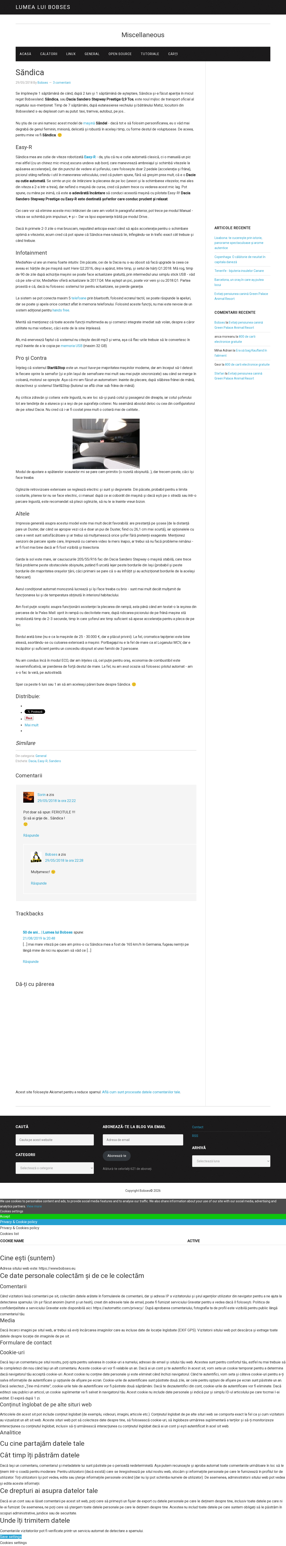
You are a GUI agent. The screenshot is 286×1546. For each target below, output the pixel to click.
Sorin (42, 795)
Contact (197, 1127)
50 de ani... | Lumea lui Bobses (48, 932)
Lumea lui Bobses (43, 7)
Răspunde (31, 835)
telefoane (79, 298)
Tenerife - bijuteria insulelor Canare (239, 271)
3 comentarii (62, 82)
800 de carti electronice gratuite (247, 364)
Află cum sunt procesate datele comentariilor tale (141, 1092)
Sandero (55, 761)
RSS (195, 1136)
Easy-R (43, 761)
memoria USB (71, 346)
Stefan (219, 373)
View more (34, 1206)
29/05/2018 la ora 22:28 (64, 860)
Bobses (51, 854)
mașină (89, 123)
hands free (61, 310)
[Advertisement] (242, 150)
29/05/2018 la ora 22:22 (57, 801)
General (41, 756)
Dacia (32, 761)
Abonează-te (116, 1156)
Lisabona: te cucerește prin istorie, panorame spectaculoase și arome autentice (238, 243)
